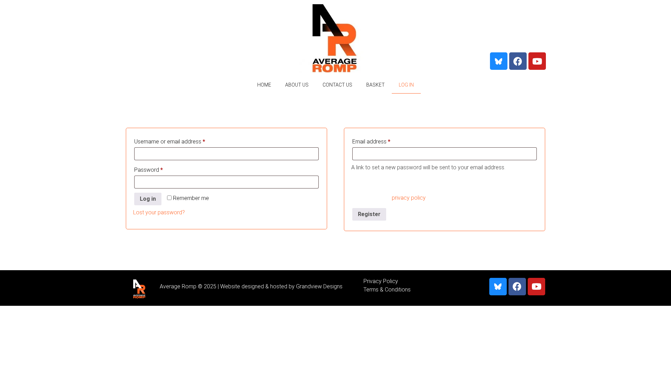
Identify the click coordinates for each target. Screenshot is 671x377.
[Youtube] (537, 61)
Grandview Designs (319, 286)
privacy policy (408, 197)
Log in (148, 198)
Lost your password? (159, 212)
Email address (382, 140)
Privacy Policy (380, 281)
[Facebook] (518, 61)
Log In (406, 85)
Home (264, 85)
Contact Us (337, 85)
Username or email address (180, 140)
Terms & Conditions (387, 289)
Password (159, 168)
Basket (375, 85)
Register (369, 214)
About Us (297, 85)
